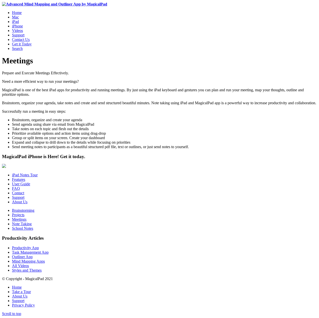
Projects (18, 215)
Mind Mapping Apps (28, 261)
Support (18, 197)
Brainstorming (23, 210)
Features (18, 179)
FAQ (16, 188)
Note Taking (22, 224)
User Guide (21, 184)
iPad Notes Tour (25, 175)
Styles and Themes (27, 270)
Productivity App (25, 248)
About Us (19, 202)
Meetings (19, 219)
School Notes (22, 228)
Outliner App (22, 257)
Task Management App (30, 252)
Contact (18, 193)
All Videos (20, 266)
